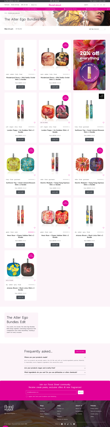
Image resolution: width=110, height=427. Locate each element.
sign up (69, 224)
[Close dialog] (82, 191)
